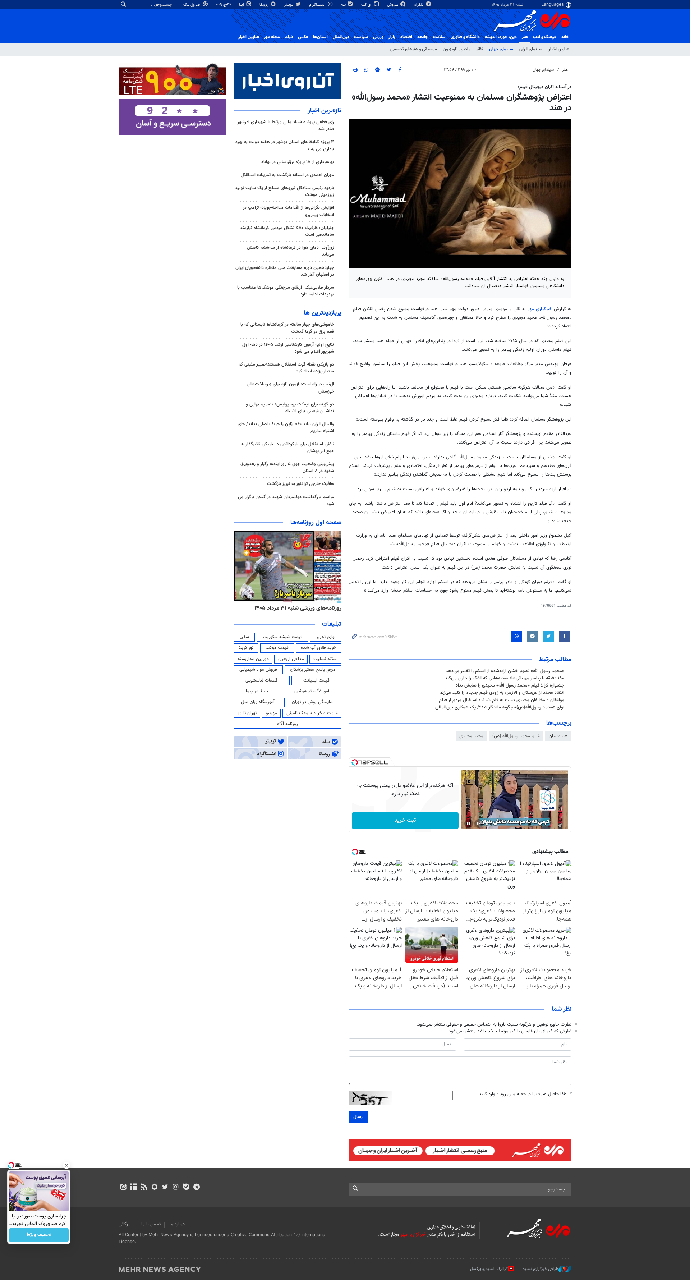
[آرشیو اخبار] (133, 1188)
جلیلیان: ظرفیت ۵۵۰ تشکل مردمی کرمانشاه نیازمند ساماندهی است (287, 231)
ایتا (242, 5)
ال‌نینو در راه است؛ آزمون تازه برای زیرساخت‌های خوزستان (290, 388)
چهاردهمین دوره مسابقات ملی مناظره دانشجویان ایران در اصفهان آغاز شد (284, 271)
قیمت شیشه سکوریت (283, 637)
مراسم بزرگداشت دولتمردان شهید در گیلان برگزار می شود (286, 501)
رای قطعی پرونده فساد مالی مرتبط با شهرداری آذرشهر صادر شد (285, 126)
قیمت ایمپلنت (316, 680)
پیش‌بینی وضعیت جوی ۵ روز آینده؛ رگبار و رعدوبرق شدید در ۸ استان (287, 467)
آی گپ (367, 5)
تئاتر (479, 49)
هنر (525, 37)
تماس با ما (151, 1224)
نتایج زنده (224, 4)
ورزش (378, 37)
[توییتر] (165, 1188)
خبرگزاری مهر (540, 309)
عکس (303, 37)
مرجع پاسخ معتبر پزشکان (313, 669)
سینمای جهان (501, 49)
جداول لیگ (192, 5)
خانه (565, 37)
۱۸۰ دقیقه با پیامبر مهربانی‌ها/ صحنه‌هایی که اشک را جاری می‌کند (504, 678)
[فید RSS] (143, 1188)
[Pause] (468, 823)
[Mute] (478, 823)
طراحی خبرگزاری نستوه (540, 1269)
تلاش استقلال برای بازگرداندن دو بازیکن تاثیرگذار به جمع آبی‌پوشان (287, 448)
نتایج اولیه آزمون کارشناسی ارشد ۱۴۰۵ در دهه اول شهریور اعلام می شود (288, 348)
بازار (391, 37)
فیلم (289, 37)
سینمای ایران (530, 49)
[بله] (185, 1188)
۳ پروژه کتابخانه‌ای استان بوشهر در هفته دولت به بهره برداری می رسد (284, 145)
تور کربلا (246, 647)
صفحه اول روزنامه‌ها (315, 522)
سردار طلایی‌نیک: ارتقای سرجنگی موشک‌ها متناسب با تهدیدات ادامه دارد (285, 291)
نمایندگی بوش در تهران (313, 702)
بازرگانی (125, 1224)
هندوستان (558, 736)
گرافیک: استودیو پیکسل (489, 1269)
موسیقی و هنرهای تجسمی (413, 49)
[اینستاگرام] (175, 1188)
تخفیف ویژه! (39, 1235)
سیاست (361, 37)
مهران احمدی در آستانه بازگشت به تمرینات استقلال (287, 175)
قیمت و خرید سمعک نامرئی (312, 713)
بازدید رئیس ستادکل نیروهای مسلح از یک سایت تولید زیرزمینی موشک (284, 191)
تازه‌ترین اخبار (324, 110)
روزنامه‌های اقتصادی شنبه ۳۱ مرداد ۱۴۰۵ (295, 608)
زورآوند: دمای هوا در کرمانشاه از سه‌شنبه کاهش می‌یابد (290, 251)
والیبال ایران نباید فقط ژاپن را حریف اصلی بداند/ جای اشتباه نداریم (286, 428)
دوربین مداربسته (253, 658)
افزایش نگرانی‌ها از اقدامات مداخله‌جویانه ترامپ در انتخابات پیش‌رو (288, 211)
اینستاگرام (318, 5)
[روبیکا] (154, 1188)
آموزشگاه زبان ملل (258, 702)
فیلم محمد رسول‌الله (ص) (516, 736)
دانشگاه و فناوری (465, 37)
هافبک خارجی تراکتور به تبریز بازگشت (300, 483)
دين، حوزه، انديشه (501, 37)
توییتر (289, 5)
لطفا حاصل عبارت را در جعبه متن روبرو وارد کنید (525, 1094)
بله (344, 5)
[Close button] (66, 1165)
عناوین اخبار (558, 49)
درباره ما (177, 1224)
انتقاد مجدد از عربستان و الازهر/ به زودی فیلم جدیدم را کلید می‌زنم (502, 692)
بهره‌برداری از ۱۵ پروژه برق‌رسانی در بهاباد (297, 162)
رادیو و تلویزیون (456, 49)
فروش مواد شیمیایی (258, 669)
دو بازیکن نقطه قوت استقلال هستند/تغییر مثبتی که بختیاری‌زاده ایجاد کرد (286, 368)
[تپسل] (354, 762)
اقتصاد (406, 37)
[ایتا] (123, 1188)
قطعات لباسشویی (261, 680)
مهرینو (271, 713)
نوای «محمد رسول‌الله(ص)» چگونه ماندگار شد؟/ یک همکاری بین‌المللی (499, 707)
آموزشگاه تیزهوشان (311, 691)
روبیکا (264, 5)
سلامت (439, 37)
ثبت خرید (405, 820)
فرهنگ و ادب (544, 37)
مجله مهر (272, 37)
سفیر (244, 637)
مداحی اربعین (291, 658)
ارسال (358, 1116)
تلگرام (419, 5)
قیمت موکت (277, 647)
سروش (393, 5)
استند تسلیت (325, 658)
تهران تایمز (247, 713)
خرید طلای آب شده (318, 647)
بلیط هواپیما (257, 691)
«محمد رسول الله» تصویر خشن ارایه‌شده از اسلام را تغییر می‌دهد (505, 671)
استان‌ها (320, 37)
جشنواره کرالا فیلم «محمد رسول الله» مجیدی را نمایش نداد (510, 685)
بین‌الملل (341, 37)
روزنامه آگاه (287, 724)
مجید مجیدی (471, 736)
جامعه (422, 37)
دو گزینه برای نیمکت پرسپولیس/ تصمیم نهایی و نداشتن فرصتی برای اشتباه (290, 408)
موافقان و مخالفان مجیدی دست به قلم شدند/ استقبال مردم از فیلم (501, 700)
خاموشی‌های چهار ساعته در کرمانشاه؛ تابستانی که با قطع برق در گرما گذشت (287, 328)
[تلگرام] (196, 1188)
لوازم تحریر (326, 637)
